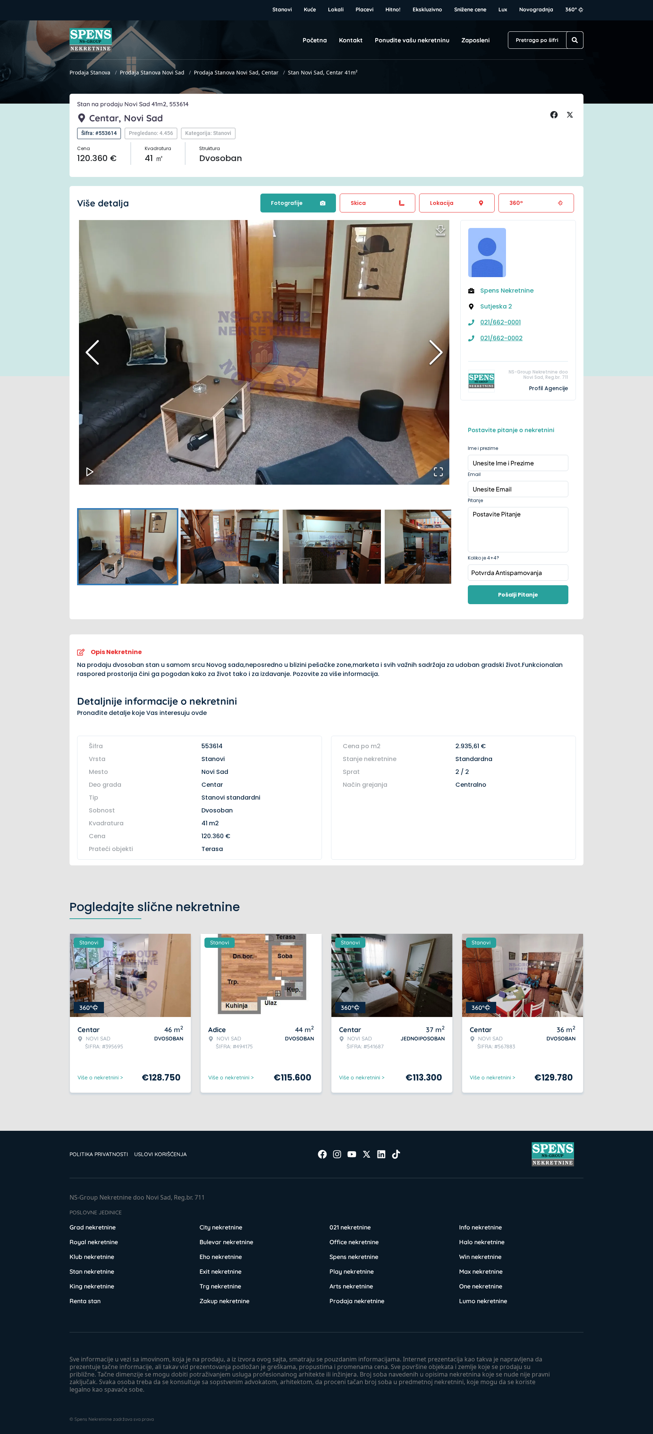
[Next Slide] (436, 352)
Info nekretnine (480, 1227)
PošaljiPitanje (518, 594)
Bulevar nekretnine (226, 1242)
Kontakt (351, 40)
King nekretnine (92, 1286)
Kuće (310, 9)
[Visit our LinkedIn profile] (381, 1154)
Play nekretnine (352, 1271)
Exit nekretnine (220, 1271)
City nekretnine (221, 1227)
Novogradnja (536, 9)
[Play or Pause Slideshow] (90, 472)
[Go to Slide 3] (331, 546)
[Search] (574, 40)
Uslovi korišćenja (160, 1154)
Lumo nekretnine (483, 1301)
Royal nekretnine (94, 1242)
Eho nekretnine (221, 1256)
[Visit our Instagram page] (337, 1154)
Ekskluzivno (427, 9)
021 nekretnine (350, 1227)
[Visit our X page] (366, 1154)
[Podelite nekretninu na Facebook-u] (555, 115)
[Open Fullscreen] (438, 472)
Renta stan (85, 1301)
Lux (502, 9)
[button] (264, 352)
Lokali (336, 9)
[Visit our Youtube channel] (351, 1154)
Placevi (364, 9)
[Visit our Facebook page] (322, 1154)
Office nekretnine (354, 1242)
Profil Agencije (548, 388)
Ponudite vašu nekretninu (412, 40)
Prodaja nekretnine (357, 1301)
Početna (315, 40)
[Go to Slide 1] (127, 546)
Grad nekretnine (93, 1227)
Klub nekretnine (92, 1256)
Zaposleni (475, 40)
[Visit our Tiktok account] (396, 1154)
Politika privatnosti (99, 1154)
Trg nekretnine (220, 1286)
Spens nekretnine (354, 1256)
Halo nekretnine (481, 1242)
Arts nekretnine (351, 1286)
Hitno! (393, 9)
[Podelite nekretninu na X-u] (571, 115)
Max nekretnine (481, 1271)
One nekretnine (480, 1286)
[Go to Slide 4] (433, 546)
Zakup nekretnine (224, 1301)
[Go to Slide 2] (229, 546)
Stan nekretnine (92, 1271)
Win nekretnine (480, 1256)
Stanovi (282, 9)
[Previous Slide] (92, 352)
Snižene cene (470, 9)
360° (571, 9)
